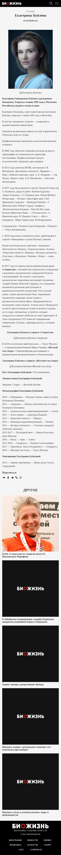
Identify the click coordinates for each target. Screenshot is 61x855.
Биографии (31, 11)
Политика (16, 845)
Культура (33, 845)
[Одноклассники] (8, 477)
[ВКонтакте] (4, 477)
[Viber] (16, 477)
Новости (33, 840)
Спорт (47, 845)
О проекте (36, 850)
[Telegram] (12, 477)
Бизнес (48, 840)
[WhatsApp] (20, 477)
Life (21, 850)
